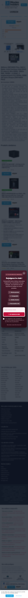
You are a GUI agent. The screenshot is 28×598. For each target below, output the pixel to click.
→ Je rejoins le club (14, 314)
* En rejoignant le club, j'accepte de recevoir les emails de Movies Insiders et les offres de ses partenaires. (14, 320)
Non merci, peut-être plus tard (14, 324)
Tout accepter (10, 595)
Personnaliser (19, 595)
